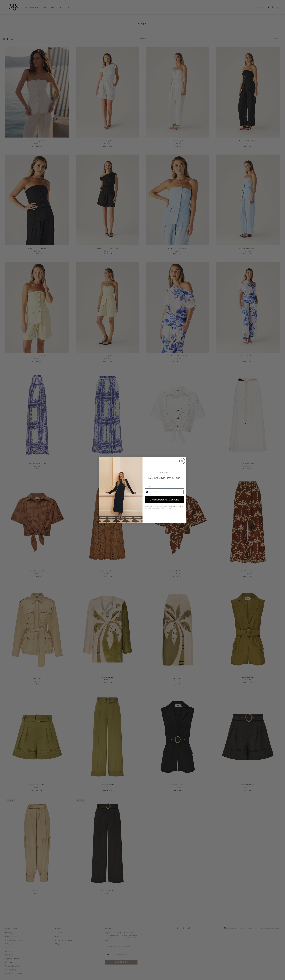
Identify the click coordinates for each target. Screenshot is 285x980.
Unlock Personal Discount (164, 499)
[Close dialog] (182, 461)
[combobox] (148, 492)
